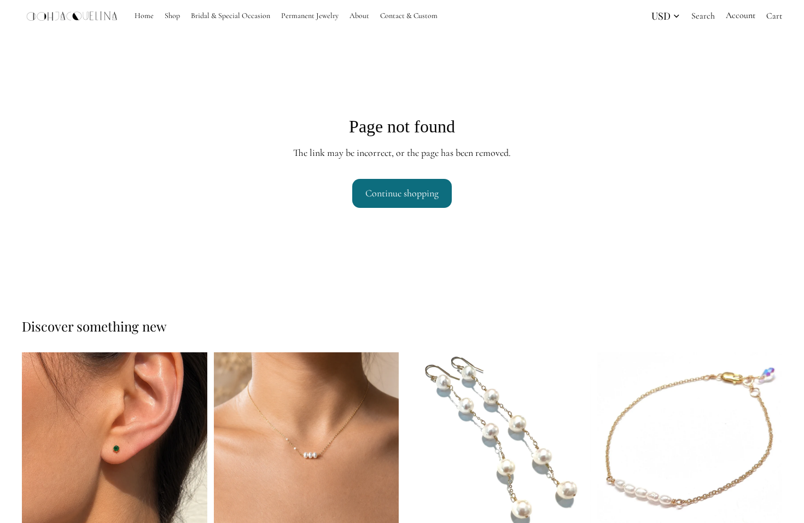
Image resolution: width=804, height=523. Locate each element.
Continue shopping (402, 193)
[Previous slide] (38, 445)
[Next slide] (190, 445)
